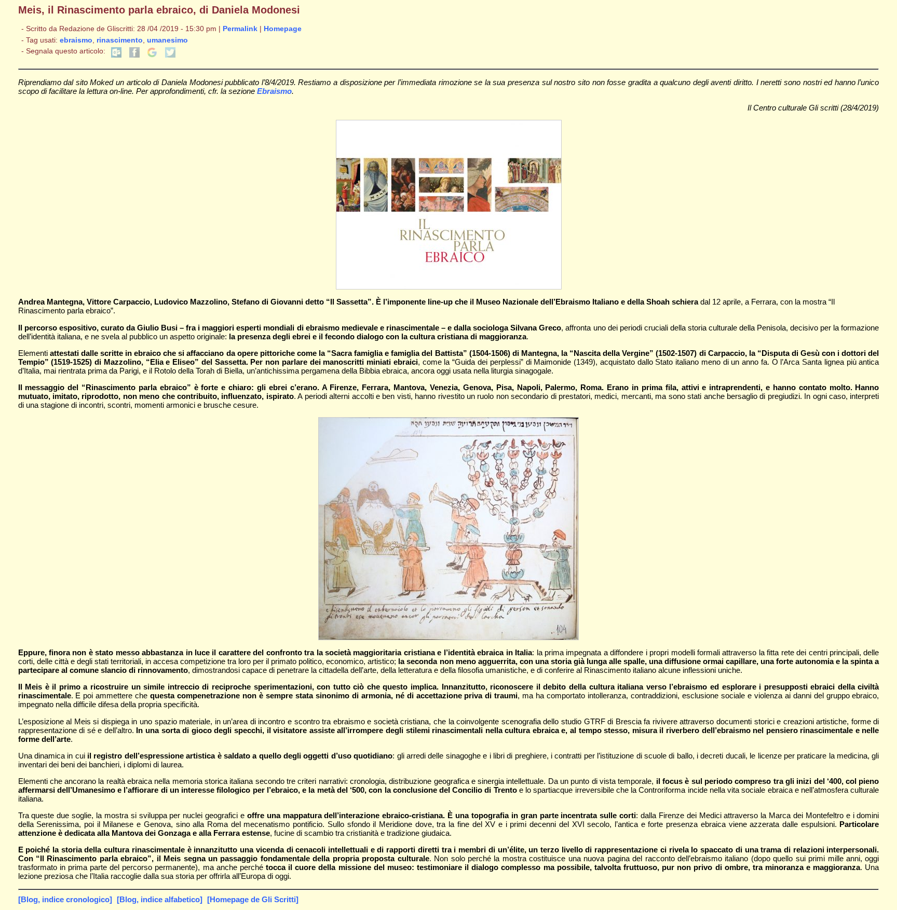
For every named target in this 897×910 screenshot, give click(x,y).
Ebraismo (274, 91)
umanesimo (167, 40)
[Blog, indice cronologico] (65, 899)
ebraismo (76, 40)
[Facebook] (134, 55)
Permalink (240, 29)
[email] (116, 55)
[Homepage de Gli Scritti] (252, 899)
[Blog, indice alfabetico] (159, 899)
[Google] (152, 55)
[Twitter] (170, 55)
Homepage (283, 29)
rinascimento (120, 40)
